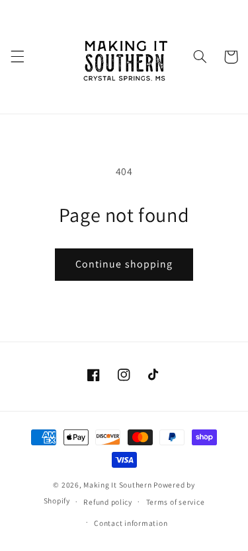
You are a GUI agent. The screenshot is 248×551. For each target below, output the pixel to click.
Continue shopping (124, 264)
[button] (17, 57)
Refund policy (107, 502)
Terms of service (175, 502)
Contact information (130, 523)
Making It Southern (117, 485)
